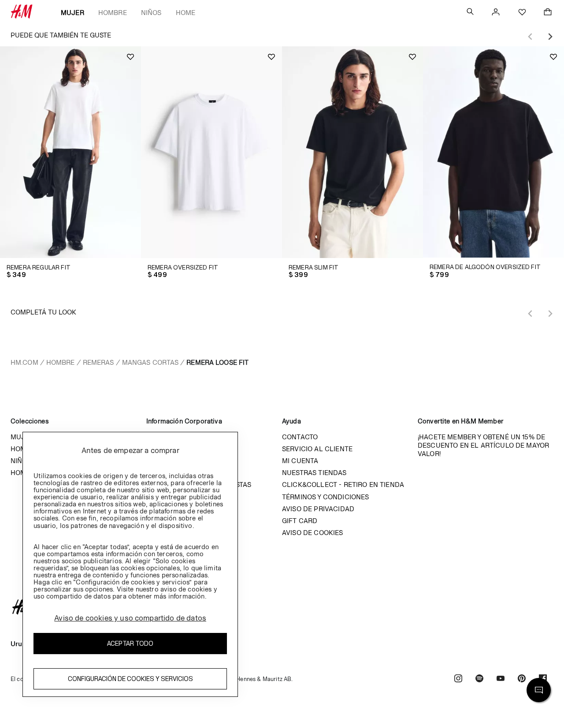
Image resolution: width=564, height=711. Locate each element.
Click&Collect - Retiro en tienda (343, 484)
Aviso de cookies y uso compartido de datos (130, 618)
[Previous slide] (530, 37)
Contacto (300, 437)
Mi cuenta (300, 460)
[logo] (282, 607)
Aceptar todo (130, 643)
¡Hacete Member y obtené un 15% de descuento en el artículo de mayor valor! (483, 445)
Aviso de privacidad (318, 509)
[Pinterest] (522, 679)
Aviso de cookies (312, 532)
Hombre (112, 12)
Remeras (98, 362)
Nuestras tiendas (314, 472)
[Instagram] (458, 679)
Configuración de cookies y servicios (130, 678)
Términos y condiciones (325, 497)
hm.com (24, 362)
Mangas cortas (150, 362)
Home (186, 12)
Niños (151, 12)
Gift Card (299, 520)
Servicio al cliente (317, 449)
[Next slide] (550, 37)
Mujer (72, 12)
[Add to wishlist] (130, 56)
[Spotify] (479, 679)
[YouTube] (501, 679)
